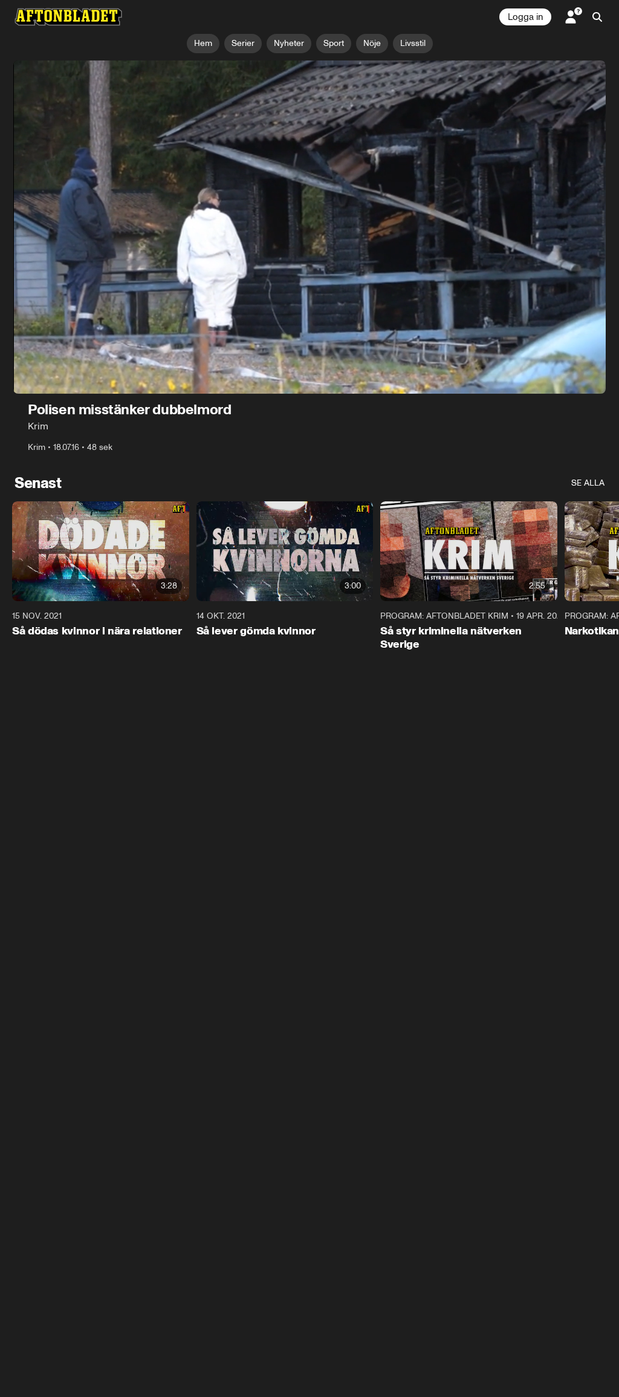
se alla (587, 483)
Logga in (525, 16)
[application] (309, 227)
